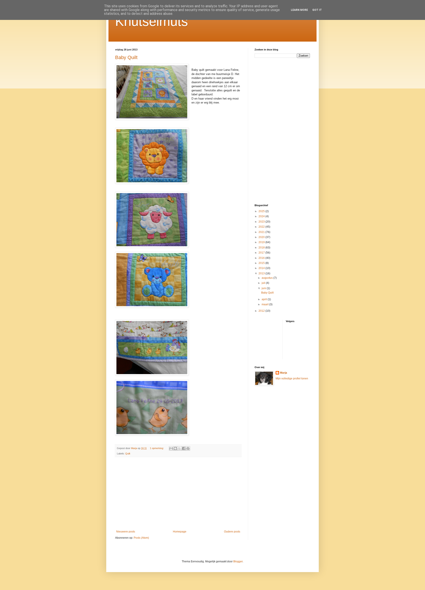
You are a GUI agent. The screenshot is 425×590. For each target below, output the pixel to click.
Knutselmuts (151, 21)
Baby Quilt (126, 57)
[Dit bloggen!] (175, 448)
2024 (262, 216)
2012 (262, 310)
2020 (262, 237)
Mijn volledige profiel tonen (292, 378)
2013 (262, 273)
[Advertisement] (178, 494)
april (265, 299)
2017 (262, 252)
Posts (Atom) (141, 537)
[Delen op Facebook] (184, 448)
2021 (262, 232)
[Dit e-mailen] (171, 448)
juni (264, 288)
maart (265, 304)
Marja (283, 372)
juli (264, 282)
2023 (262, 221)
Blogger (238, 561)
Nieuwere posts (125, 531)
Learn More (299, 10)
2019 (262, 242)
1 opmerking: (157, 448)
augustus (267, 277)
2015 (262, 263)
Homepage (179, 531)
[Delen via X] (179, 448)
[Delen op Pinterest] (188, 448)
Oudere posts (232, 531)
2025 (262, 211)
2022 (262, 226)
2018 (262, 247)
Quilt (127, 453)
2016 (262, 257)
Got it (317, 10)
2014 (262, 268)
